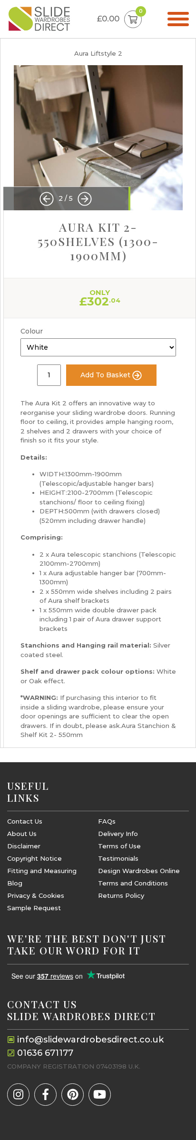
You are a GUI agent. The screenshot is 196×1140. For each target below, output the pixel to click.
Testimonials (118, 858)
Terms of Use (119, 846)
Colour (31, 331)
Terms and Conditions (133, 883)
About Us (22, 834)
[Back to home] (39, 19)
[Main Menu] (178, 19)
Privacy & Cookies (35, 896)
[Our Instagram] (18, 1094)
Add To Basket (106, 375)
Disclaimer (23, 846)
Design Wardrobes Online (139, 871)
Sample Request (34, 908)
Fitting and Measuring (42, 871)
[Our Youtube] (99, 1094)
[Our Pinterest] (72, 1094)
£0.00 (119, 17)
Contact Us (24, 821)
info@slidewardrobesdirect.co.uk (90, 1039)
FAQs (107, 821)
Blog (14, 883)
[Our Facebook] (45, 1094)
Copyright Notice (34, 858)
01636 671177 (45, 1053)
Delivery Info (118, 834)
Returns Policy (121, 896)
